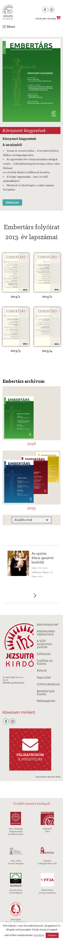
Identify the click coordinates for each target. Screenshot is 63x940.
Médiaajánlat (46, 701)
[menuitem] (31, 520)
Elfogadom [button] (52, 935)
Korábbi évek (23, 520)
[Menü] (4, 26)
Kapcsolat (44, 677)
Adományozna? (47, 624)
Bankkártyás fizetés (46, 692)
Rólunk (42, 670)
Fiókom (40, 19)
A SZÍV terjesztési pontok (44, 644)
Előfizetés (44, 654)
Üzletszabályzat (48, 684)
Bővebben (39, 935)
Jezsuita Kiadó (8, 12)
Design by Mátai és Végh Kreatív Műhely (47, 777)
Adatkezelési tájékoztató (46, 632)
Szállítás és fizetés (45, 662)
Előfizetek (12, 202)
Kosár (53, 19)
